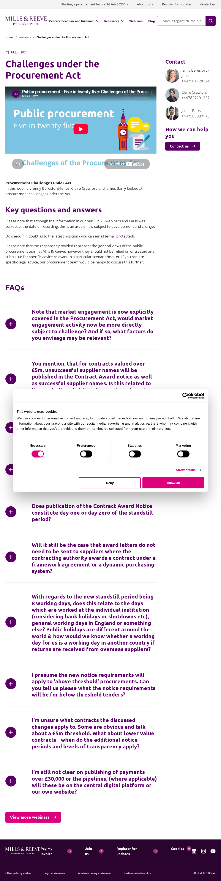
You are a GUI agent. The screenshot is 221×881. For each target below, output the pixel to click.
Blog (151, 21)
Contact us (208, 4)
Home (9, 37)
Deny (110, 483)
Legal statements (54, 873)
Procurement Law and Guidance (71, 21)
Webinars (136, 21)
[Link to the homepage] (26, 21)
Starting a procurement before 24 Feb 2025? (93, 4)
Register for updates (177, 4)
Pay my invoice (46, 851)
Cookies (177, 848)
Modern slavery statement (94, 873)
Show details (186, 470)
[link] (194, 851)
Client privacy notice (18, 873)
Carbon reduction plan (137, 873)
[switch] (86, 453)
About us (143, 4)
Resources (111, 21)
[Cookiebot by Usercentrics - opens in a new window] (185, 395)
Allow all (173, 483)
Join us (88, 851)
